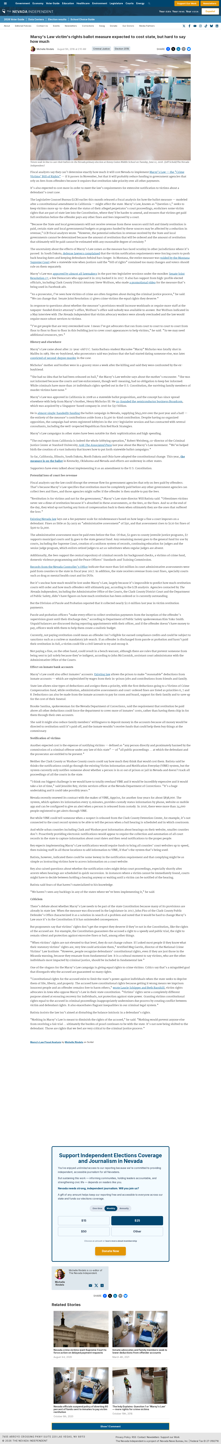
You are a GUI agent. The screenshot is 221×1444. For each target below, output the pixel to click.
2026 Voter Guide (14, 19)
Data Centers (36, 19)
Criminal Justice (101, 48)
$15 (83, 1220)
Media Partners (147, 25)
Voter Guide (53, 3)
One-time (97, 1208)
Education (68, 3)
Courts (130, 3)
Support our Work (170, 1437)
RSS (134, 1437)
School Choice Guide (83, 19)
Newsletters (209, 3)
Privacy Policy (123, 1437)
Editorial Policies (23, 25)
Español (210, 11)
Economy (38, 3)
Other (137, 1231)
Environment (99, 3)
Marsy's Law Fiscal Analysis (45, 1042)
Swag (102, 25)
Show (110, 1426)
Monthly (111, 1208)
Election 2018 (122, 48)
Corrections (88, 25)
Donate (113, 25)
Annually (124, 1208)
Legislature (116, 3)
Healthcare (83, 3)
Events (56, 25)
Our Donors (128, 25)
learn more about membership (121, 1241)
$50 (84, 1231)
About (7, 25)
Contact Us (42, 25)
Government (22, 3)
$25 (137, 1220)
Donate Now (110, 1251)
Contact (141, 1437)
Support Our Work (186, 3)
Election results (57, 19)
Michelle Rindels (74, 1042)
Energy (140, 3)
